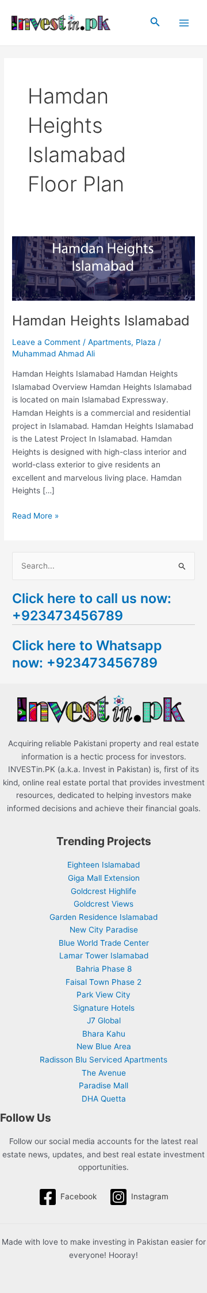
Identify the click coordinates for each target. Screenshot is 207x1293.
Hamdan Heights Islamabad (101, 320)
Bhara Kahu (103, 1033)
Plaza (146, 342)
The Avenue (104, 1072)
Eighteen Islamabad (103, 864)
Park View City (103, 994)
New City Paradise (104, 929)
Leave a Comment (46, 342)
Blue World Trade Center (104, 942)
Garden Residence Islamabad (103, 917)
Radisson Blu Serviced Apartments (103, 1059)
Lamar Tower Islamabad (103, 955)
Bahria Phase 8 (104, 968)
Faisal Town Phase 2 (103, 982)
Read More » (35, 514)
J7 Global (104, 1020)
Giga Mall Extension (104, 878)
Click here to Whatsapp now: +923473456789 (87, 654)
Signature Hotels (104, 1007)
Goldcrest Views (103, 903)
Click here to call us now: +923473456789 (91, 607)
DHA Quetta (104, 1098)
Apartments (109, 342)
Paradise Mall (103, 1085)
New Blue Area (103, 1046)
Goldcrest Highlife (103, 891)
